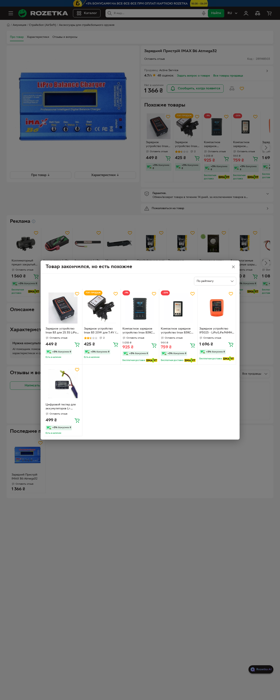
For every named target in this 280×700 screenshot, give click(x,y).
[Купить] (77, 344)
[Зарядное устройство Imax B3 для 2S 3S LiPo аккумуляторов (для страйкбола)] (63, 307)
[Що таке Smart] (151, 360)
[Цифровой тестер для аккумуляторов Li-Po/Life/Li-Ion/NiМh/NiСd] (63, 383)
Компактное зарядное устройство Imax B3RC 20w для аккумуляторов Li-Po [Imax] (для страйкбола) (138, 331)
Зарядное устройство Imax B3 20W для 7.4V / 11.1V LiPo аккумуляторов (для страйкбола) (101, 331)
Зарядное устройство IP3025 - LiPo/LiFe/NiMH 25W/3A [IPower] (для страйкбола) (215, 331)
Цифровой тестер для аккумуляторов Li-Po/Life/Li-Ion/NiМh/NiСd (62, 407)
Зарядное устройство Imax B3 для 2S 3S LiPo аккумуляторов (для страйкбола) (61, 331)
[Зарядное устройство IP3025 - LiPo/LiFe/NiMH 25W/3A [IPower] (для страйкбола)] (216, 307)
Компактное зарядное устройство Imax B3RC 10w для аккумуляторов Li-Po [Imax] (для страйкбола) (177, 331)
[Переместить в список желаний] (77, 293)
